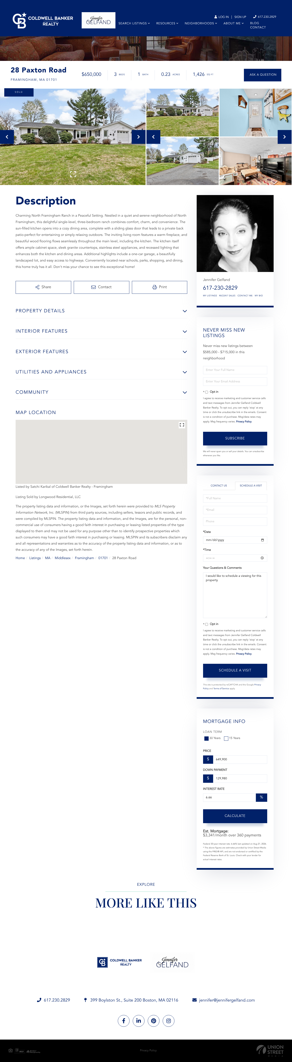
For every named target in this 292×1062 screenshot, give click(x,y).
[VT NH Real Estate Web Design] (270, 1051)
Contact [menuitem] (258, 27)
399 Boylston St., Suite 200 (133, 1000)
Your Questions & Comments (222, 568)
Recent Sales (227, 296)
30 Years (215, 738)
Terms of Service (221, 689)
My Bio (259, 296)
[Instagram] (168, 1021)
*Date (207, 532)
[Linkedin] (139, 1021)
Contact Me (244, 296)
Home (20, 558)
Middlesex (63, 558)
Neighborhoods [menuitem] (199, 23)
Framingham (84, 558)
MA (47, 558)
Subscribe (235, 438)
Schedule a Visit (251, 486)
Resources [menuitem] (165, 23)
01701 (103, 558)
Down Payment (215, 770)
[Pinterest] (153, 1021)
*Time (207, 550)
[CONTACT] (262, 75)
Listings (35, 558)
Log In (223, 17)
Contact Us (219, 486)
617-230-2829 (220, 288)
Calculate (235, 816)
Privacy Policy (244, 421)
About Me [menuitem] (232, 23)
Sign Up (240, 17)
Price (207, 751)
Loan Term (212, 732)
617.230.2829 (266, 17)
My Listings (210, 296)
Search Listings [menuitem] (133, 23)
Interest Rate (214, 789)
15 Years (234, 738)
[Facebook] (124, 1021)
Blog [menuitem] (254, 23)
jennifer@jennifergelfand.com (227, 1000)
